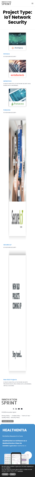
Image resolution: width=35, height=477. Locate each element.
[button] (8, 421)
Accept (5, 474)
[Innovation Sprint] (6, 3)
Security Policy (15, 417)
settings (20, 471)
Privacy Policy (6, 416)
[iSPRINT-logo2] (9, 404)
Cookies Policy (16, 416)
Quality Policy (6, 417)
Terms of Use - (26, 416)
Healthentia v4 (21, 446)
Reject (12, 474)
